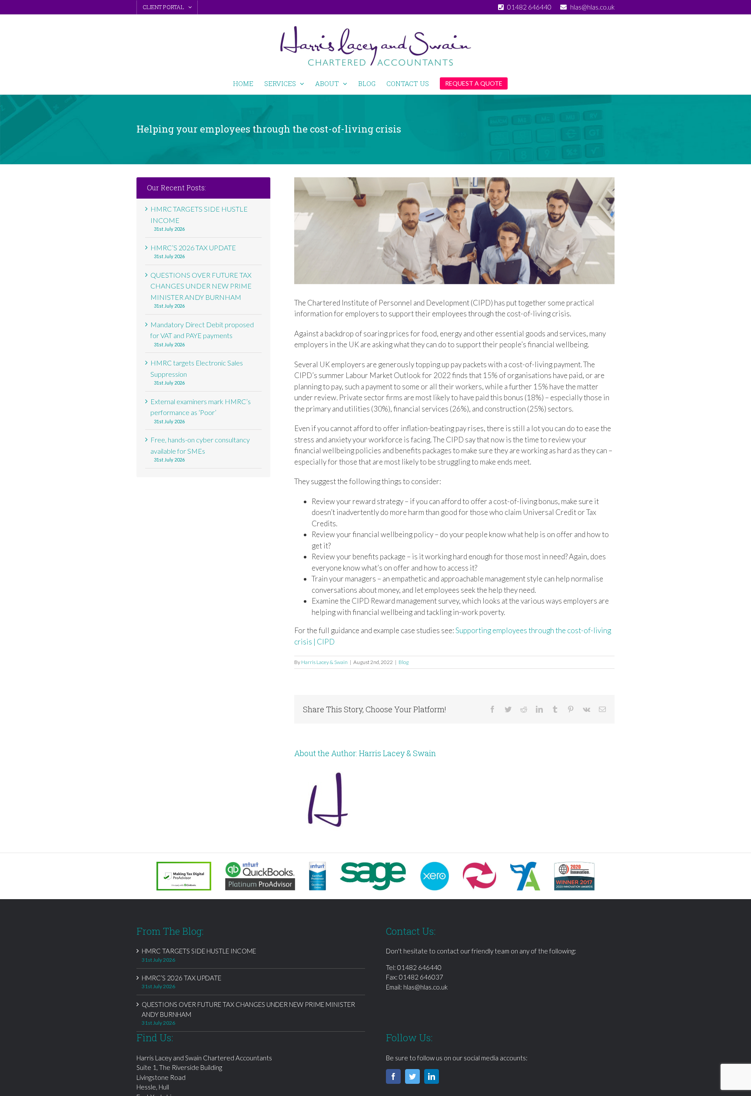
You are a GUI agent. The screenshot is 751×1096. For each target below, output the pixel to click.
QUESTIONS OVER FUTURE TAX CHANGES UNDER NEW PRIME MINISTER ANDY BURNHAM (201, 286)
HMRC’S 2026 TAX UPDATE (193, 247)
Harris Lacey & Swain (324, 662)
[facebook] (393, 1076)
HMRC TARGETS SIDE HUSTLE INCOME (199, 951)
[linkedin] (431, 1076)
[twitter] (412, 1076)
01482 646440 (419, 967)
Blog (404, 662)
